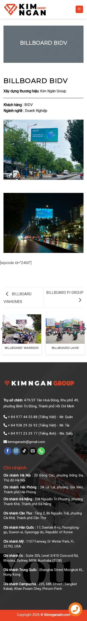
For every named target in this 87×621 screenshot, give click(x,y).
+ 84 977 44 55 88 (23, 417)
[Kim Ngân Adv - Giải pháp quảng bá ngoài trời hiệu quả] (35, 9)
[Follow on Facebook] (8, 451)
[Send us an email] (33, 451)
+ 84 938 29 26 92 (23, 425)
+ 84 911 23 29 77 (23, 433)
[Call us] (41, 451)
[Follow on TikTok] (24, 451)
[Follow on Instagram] (16, 451)
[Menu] (79, 9)
